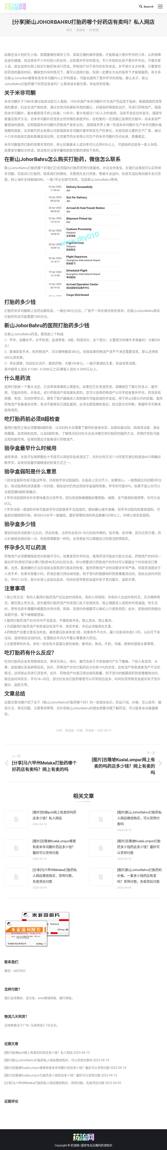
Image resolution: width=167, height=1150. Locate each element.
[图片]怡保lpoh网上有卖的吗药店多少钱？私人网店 (54, 815)
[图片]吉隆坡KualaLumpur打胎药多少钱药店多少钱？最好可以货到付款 (138, 847)
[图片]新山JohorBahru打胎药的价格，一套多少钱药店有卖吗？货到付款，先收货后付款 (139, 876)
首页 (69, 30)
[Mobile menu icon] (160, 6)
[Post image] (16, 819)
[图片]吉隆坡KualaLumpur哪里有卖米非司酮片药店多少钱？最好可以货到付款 (54, 847)
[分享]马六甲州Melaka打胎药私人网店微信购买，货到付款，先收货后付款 (55, 876)
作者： (85, 730)
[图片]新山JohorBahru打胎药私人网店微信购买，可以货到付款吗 (139, 818)
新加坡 (80, 30)
